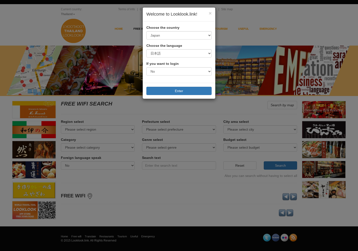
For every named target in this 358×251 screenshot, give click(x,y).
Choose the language (164, 46)
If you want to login (162, 64)
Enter (179, 91)
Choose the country (162, 27)
